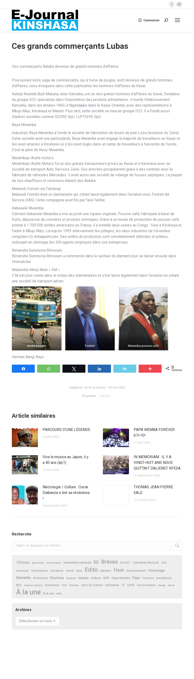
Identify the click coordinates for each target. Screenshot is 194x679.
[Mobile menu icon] (177, 20)
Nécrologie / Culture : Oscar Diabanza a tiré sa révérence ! (66, 493)
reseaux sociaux (33, 585)
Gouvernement (136, 570)
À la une (105, 395)
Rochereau (52, 585)
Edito (91, 569)
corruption (56, 570)
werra (171, 585)
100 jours (23, 562)
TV (123, 585)
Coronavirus (39, 570)
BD (96, 562)
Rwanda (74, 585)
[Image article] (25, 437)
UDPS (130, 585)
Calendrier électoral (146, 562)
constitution (22, 570)
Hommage (156, 570)
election (105, 570)
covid (69, 570)
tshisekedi (112, 585)
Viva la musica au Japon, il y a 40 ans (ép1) (65, 460)
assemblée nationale (77, 562)
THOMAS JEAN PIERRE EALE (153, 490)
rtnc (64, 585)
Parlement (148, 578)
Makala (83, 578)
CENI (164, 562)
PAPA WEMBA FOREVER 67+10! (154, 432)
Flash (119, 570)
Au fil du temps (94, 387)
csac (79, 570)
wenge (162, 585)
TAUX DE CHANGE (92, 585)
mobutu (96, 578)
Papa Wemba (121, 578)
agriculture (38, 562)
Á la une (48, 593)
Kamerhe (23, 577)
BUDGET (125, 562)
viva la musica (146, 585)
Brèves (109, 562)
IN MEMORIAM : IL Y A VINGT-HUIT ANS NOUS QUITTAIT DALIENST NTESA (157, 463)
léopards (71, 578)
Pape (136, 578)
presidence (163, 578)
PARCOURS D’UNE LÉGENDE (66, 429)
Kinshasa (57, 578)
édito (59, 593)
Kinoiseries (40, 578)
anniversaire (54, 562)
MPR (106, 578)
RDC (19, 585)
